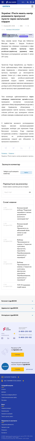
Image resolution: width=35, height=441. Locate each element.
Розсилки (4, 430)
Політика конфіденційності (9, 394)
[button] (2, 2)
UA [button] (23, 2)
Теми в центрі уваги (7, 416)
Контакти (4, 432)
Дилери (3, 392)
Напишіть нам (5, 427)
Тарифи (17, 354)
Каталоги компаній (6, 413)
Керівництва (5, 411)
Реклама (3, 400)
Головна (4, 153)
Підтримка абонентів (7, 424)
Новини (11, 153)
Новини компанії (6, 408)
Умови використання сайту (9, 397)
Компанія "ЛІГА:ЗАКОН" (13, 29)
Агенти (3, 389)
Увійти (26, 172)
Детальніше (29, 369)
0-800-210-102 (25, 337)
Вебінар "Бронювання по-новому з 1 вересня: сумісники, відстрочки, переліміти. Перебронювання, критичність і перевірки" (24, 248)
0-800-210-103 (25, 331)
